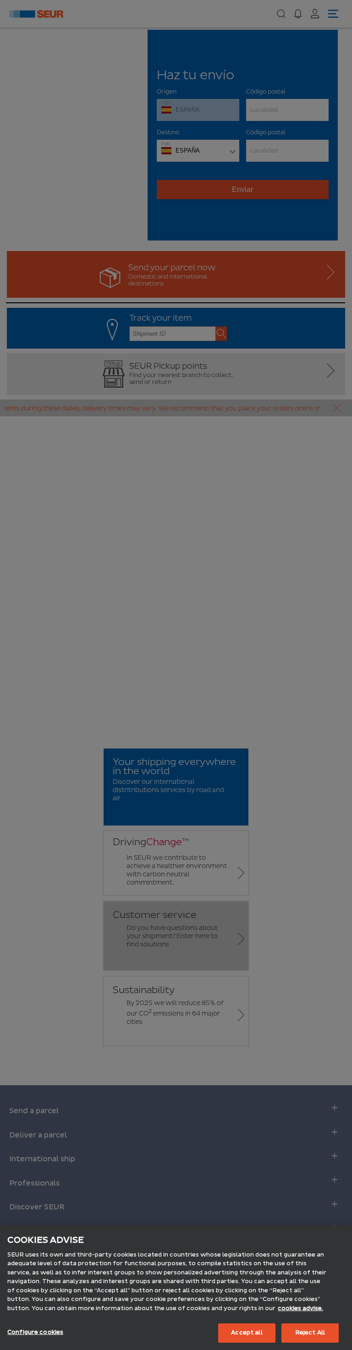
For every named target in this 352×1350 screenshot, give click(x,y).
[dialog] (176, 1287)
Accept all (246, 1332)
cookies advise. (300, 1308)
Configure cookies (35, 1332)
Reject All (310, 1332)
